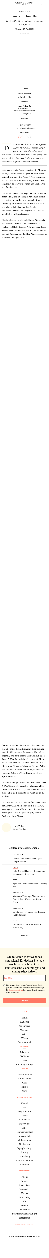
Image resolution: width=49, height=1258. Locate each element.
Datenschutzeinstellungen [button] (24, 1213)
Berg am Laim (24, 1111)
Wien (24, 1034)
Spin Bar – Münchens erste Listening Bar (30, 885)
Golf (24, 1082)
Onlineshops (24, 1078)
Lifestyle (24, 1068)
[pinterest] (27, 1230)
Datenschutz (24, 1209)
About (24, 1176)
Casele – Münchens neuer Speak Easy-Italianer (28, 860)
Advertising (24, 1197)
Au (24, 1107)
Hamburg (24, 1021)
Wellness (24, 1056)
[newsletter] (33, 1230)
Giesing (24, 1115)
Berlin (25, 1017)
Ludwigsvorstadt (24, 1131)
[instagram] (21, 1230)
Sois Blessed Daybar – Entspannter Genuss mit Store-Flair (29, 872)
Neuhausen (24, 1144)
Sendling (24, 1164)
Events (24, 1193)
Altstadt (24, 1103)
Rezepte (24, 1086)
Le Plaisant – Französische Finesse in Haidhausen (29, 913)
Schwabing (24, 1156)
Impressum (24, 1217)
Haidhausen (24, 1119)
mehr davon (26, 935)
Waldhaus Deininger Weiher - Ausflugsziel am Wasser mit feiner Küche (29, 899)
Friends (24, 1205)
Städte (24, 1011)
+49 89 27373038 (24, 125)
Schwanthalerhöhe (24, 1160)
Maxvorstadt (24, 1135)
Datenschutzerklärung (16, 990)
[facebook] (16, 1230)
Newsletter (24, 1189)
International (24, 1042)
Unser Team (24, 1185)
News (24, 1090)
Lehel (24, 1127)
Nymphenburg (24, 1148)
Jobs (24, 1201)
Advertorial (24, 33)
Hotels (24, 1060)
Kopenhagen (24, 1025)
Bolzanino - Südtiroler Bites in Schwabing (27, 926)
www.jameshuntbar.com (25, 128)
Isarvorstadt (24, 1123)
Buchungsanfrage (24, 1064)
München (24, 1029)
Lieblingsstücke (24, 1074)
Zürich (24, 1038)
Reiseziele (24, 1052)
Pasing (24, 1152)
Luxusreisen (24, 1046)
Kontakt (24, 1180)
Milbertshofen (24, 1140)
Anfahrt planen (25, 113)
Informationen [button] (24, 1171)
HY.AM (37, 1237)
